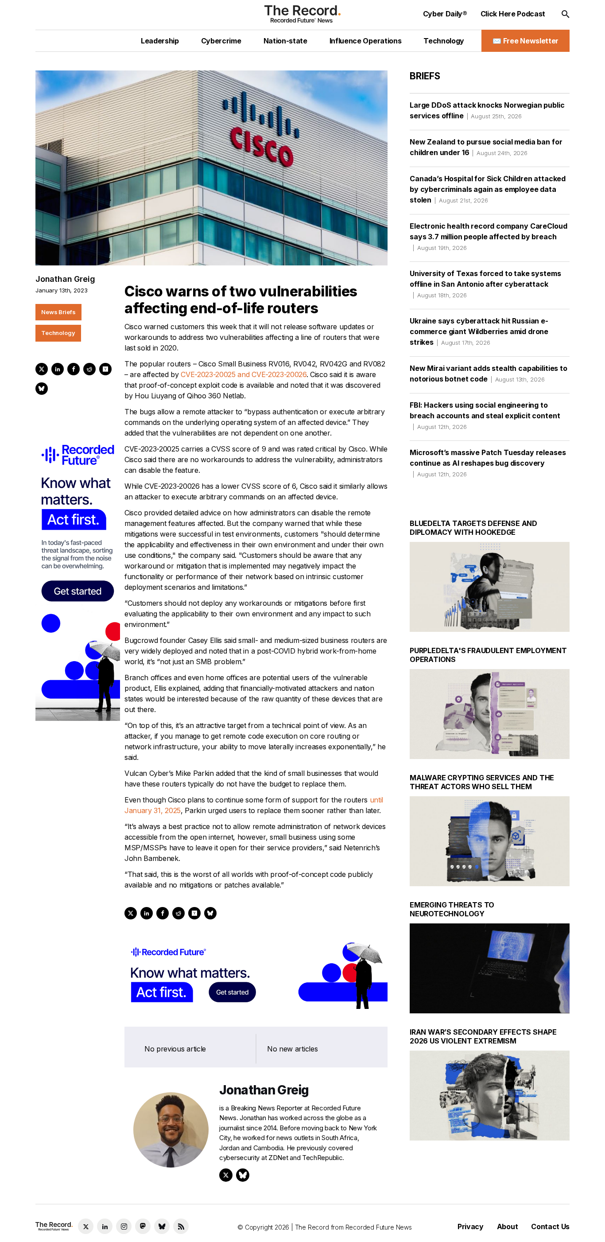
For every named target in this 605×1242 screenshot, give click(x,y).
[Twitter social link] (85, 1226)
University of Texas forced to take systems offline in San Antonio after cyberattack (485, 284)
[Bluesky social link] (162, 1226)
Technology (58, 332)
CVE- (189, 374)
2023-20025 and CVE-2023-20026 (251, 374)
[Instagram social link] (124, 1226)
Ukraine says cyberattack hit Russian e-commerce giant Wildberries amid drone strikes (479, 331)
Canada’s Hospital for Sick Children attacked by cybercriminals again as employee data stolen (488, 189)
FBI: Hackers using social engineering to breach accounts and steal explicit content (485, 415)
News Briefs (58, 311)
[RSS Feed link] (181, 1226)
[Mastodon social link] (143, 1226)
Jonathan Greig (65, 279)
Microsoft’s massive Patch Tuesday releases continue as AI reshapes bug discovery (488, 463)
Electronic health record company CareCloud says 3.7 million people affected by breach (488, 236)
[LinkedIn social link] (104, 1226)
